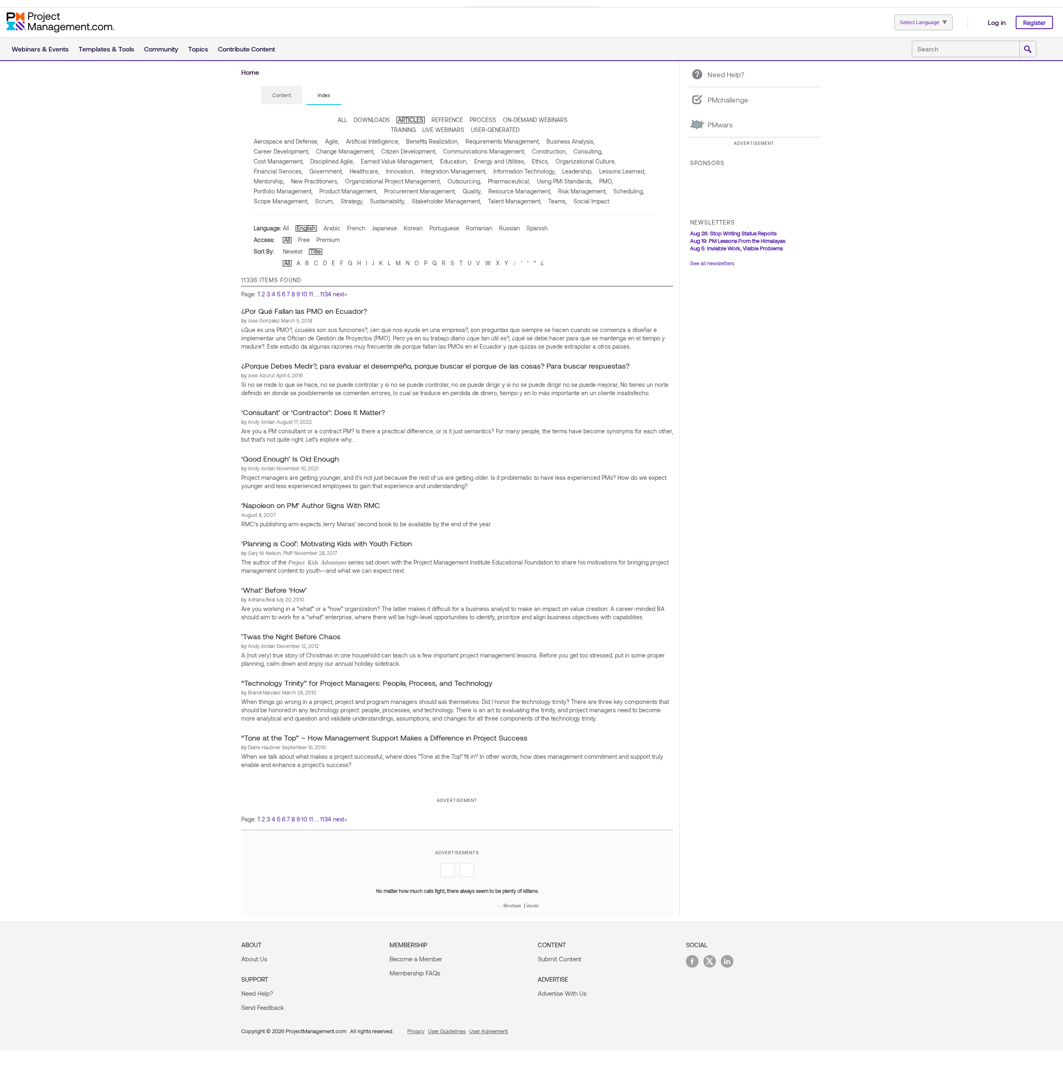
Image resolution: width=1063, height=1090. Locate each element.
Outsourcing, (464, 181)
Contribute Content (246, 49)
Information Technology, (524, 171)
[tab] (281, 95)
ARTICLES (411, 119)
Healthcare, (365, 171)
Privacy (415, 1031)
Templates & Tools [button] (106, 49)
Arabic (331, 228)
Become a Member (415, 959)
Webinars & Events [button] (40, 49)
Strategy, (351, 201)
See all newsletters (712, 263)
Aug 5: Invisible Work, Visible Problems (736, 248)
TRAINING (403, 129)
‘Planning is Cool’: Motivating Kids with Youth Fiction (326, 543)
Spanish (537, 228)
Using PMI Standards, (565, 181)
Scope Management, (281, 201)
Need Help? (257, 993)
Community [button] (161, 49)
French (356, 228)
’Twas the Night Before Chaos (290, 636)
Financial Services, (278, 171)
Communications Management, (484, 151)
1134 (325, 294)
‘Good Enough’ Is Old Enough (290, 458)
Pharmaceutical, (509, 181)
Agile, (332, 141)
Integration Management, (454, 171)
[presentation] (281, 95)
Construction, (549, 151)
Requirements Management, (502, 141)
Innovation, (400, 171)
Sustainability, (387, 201)
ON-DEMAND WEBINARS (535, 119)
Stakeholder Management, (446, 201)
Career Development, (281, 151)
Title (315, 251)
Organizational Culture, (586, 161)
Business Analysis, (570, 141)
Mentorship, (269, 181)
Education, (454, 161)
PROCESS (483, 119)
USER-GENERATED (495, 129)
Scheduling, (628, 191)
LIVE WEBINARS (443, 129)
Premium (328, 239)
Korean (413, 228)
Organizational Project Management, (393, 181)
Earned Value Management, (397, 161)
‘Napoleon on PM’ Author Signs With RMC (310, 505)
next (338, 294)
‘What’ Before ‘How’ (274, 589)
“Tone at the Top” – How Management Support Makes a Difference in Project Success (384, 737)
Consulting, (588, 151)
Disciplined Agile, (332, 161)
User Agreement (488, 1031)
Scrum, (324, 201)
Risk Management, (582, 191)
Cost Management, (279, 161)
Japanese (384, 228)
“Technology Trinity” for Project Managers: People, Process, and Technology (366, 682)
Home (250, 72)
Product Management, (348, 191)
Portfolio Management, (283, 191)
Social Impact (591, 201)
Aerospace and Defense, (286, 141)
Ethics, (540, 161)
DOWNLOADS (372, 119)
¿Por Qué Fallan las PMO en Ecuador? (304, 310)
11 (311, 294)
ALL (342, 119)
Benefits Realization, (432, 141)
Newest (292, 251)
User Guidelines (446, 1031)
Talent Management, (514, 201)
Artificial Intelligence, (372, 141)
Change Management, (345, 151)
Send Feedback (262, 1007)
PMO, (606, 181)
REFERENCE (447, 119)
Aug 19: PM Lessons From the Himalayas (737, 240)
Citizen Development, (408, 151)
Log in (997, 22)
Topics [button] (198, 49)
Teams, (557, 201)
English (306, 228)
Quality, (472, 191)
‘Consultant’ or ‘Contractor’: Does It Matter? (313, 412)
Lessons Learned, (622, 171)
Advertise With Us (562, 993)
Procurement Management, (420, 191)
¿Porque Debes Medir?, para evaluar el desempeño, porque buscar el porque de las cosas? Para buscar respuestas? (435, 365)
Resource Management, (519, 191)
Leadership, (577, 171)
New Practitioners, (314, 181)
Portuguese (444, 228)
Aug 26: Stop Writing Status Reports (733, 233)
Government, (326, 171)
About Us (254, 959)
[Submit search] (1027, 49)
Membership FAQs (414, 973)
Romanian (479, 228)
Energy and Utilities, (499, 161)
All (286, 228)
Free (304, 239)
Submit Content (559, 959)
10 (304, 294)
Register (1034, 22)
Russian (509, 228)
